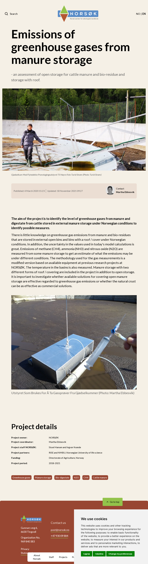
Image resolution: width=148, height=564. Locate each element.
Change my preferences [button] (120, 554)
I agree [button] (86, 554)
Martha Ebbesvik (57, 441)
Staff (51, 557)
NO (138, 13)
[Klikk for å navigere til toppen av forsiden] (31, 520)
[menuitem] (138, 14)
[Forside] (78, 14)
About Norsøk (37, 557)
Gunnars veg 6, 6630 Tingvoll (29, 529)
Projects (63, 557)
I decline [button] (99, 554)
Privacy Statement (27, 550)
